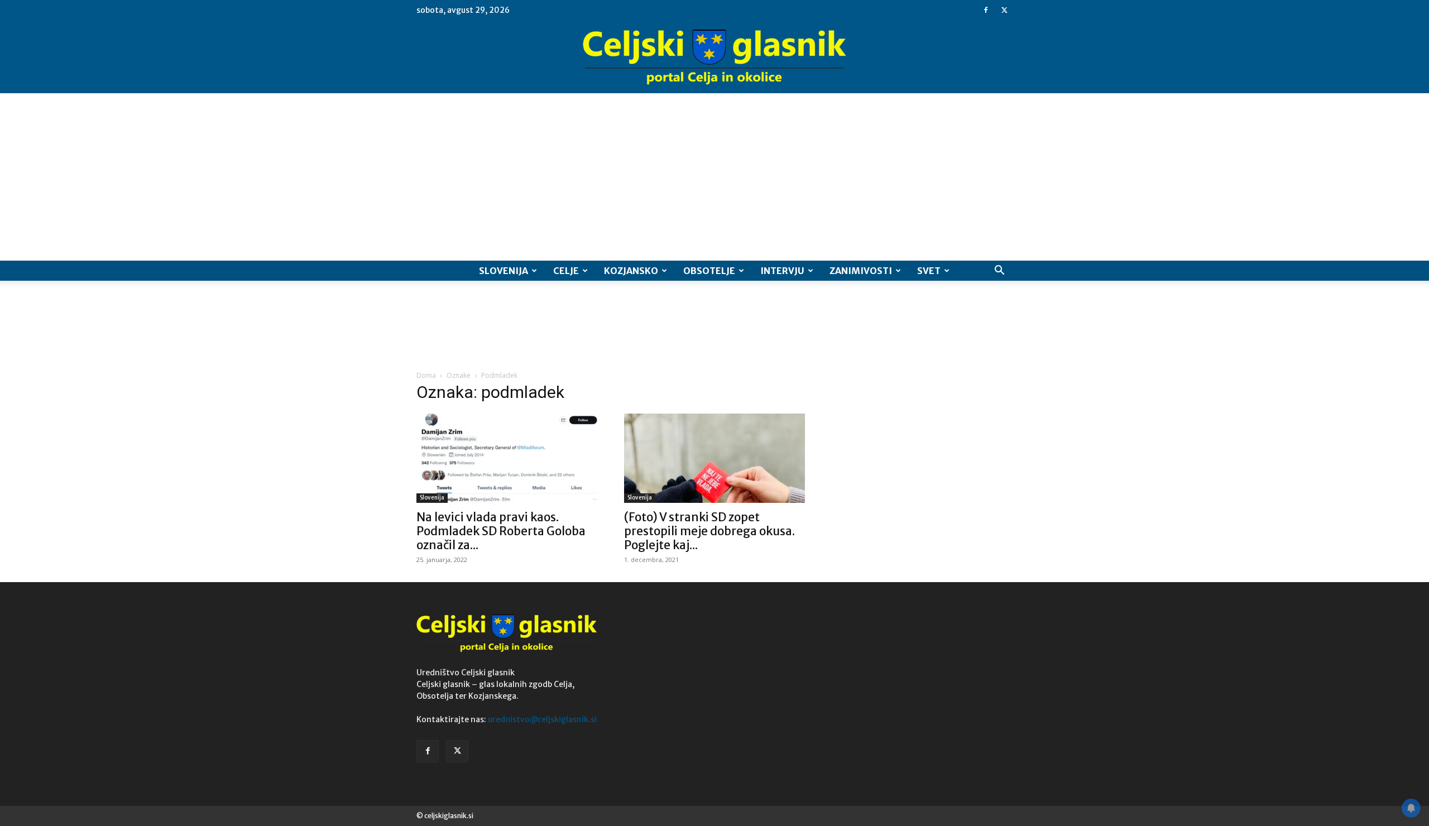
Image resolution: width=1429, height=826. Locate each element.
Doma (426, 375)
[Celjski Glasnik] (714, 57)
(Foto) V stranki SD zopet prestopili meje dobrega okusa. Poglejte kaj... (709, 531)
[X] (1004, 10)
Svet (929, 270)
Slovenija (503, 270)
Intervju (782, 270)
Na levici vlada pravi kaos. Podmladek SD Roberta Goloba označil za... (501, 531)
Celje (566, 270)
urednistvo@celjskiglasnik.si (542, 719)
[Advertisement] (714, 177)
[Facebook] (985, 10)
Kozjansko (631, 270)
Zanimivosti (860, 270)
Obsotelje (709, 270)
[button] (999, 271)
